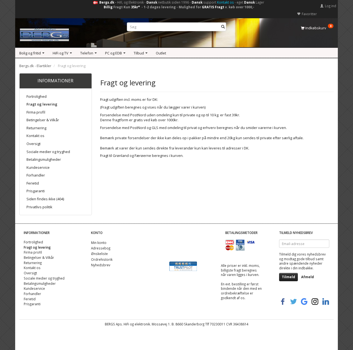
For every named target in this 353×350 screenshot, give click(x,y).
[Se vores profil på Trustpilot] (183, 266)
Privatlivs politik (39, 206)
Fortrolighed (36, 96)
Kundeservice (38, 167)
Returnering (36, 127)
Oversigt (33, 143)
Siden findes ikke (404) (45, 198)
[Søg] (223, 27)
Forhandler (35, 175)
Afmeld (307, 277)
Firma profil (35, 112)
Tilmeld (288, 277)
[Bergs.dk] (44, 33)
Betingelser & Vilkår (42, 119)
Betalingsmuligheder (43, 159)
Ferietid (32, 183)
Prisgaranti (35, 190)
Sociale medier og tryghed (48, 151)
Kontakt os (225, 2)
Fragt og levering (41, 104)
